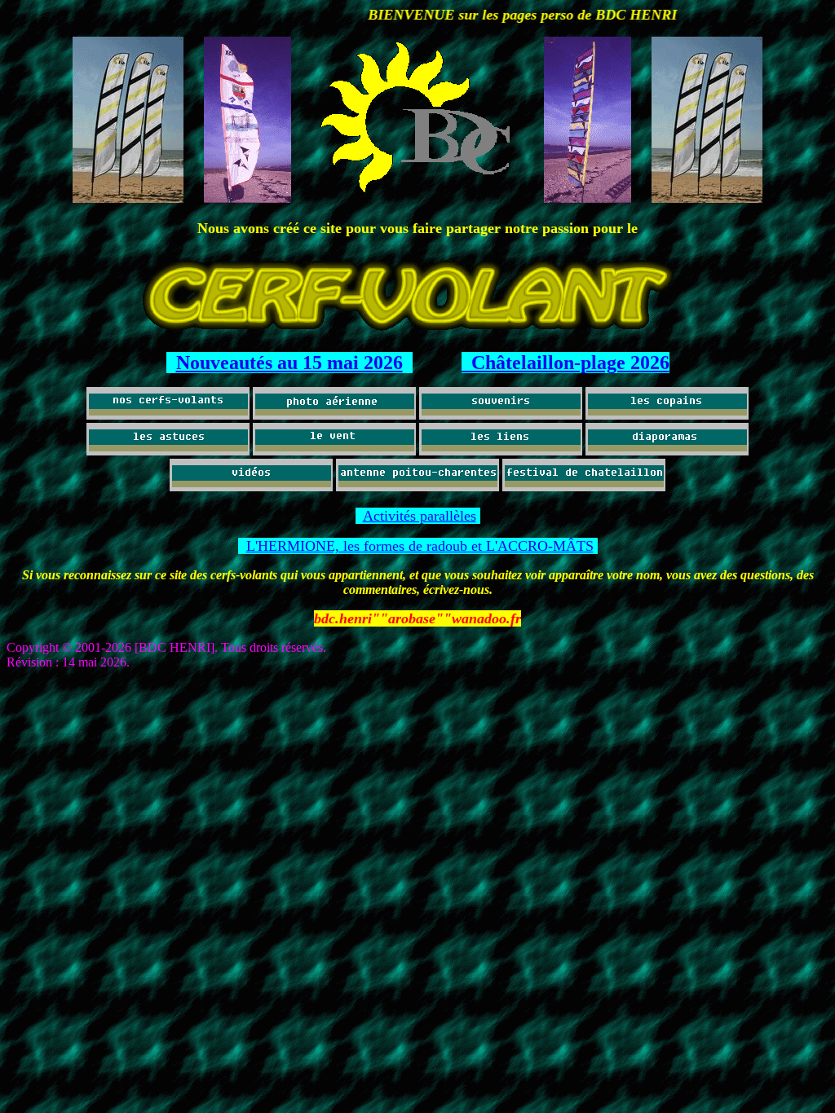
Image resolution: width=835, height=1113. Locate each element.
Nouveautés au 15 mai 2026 (289, 362)
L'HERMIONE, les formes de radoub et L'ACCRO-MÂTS (420, 546)
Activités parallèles (419, 516)
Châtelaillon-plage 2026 (565, 362)
